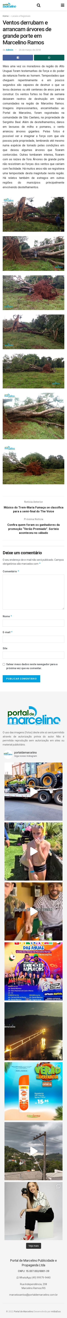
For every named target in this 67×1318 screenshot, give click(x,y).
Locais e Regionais (20, 16)
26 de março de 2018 (30, 49)
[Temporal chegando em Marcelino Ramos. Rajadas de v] (33, 1151)
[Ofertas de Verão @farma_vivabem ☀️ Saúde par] (33, 1091)
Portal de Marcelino (23, 1311)
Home (6, 16)
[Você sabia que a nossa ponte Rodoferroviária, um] (33, 1031)
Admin (9, 49)
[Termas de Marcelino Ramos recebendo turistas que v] (33, 851)
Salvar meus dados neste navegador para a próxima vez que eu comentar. (32, 666)
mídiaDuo (56, 1311)
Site (5, 648)
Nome (7, 616)
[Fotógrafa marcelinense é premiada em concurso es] (33, 1211)
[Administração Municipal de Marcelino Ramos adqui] (33, 791)
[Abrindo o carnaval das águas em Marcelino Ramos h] (33, 911)
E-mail (8, 632)
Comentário (11, 571)
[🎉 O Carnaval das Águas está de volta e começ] (33, 971)
